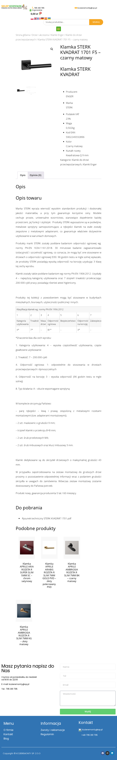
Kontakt (8, 734)
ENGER (69, 96)
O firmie (8, 730)
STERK (69, 107)
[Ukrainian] (49, 18)
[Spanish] (46, 18)
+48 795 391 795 (89, 735)
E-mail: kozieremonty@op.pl (15, 684)
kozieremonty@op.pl (13, 696)
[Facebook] (103, 753)
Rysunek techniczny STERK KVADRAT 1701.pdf (46, 518)
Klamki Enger (57, 35)
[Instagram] (107, 753)
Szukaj (96, 22)
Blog (6, 738)
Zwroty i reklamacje (53, 730)
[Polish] (32, 18)
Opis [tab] (22, 175)
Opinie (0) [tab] (35, 175)
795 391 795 (11, 688)
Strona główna (23, 35)
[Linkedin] (112, 753)
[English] (36, 18)
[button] (58, 29)
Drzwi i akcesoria (40, 35)
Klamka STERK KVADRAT (75, 71)
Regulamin (47, 734)
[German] (42, 18)
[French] (39, 18)
